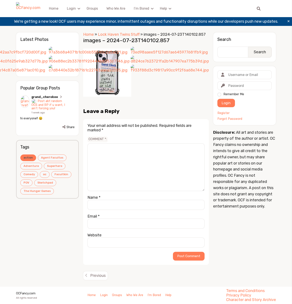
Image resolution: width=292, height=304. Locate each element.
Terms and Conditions (245, 290)
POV (26, 182)
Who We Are (115, 8)
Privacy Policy (238, 295)
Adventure (31, 166)
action (28, 157)
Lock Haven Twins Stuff (119, 34)
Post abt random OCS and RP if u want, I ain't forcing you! (48, 104)
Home (53, 8)
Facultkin (61, 174)
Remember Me (233, 94)
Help (163, 8)
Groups (92, 8)
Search (224, 39)
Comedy (29, 174)
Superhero (54, 166)
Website (94, 235)
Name (93, 197)
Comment (97, 139)
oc (44, 174)
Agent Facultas (52, 157)
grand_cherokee (44, 97)
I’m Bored (141, 8)
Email (93, 216)
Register (223, 113)
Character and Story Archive (251, 299)
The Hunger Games (37, 191)
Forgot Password (229, 119)
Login (71, 8)
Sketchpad (45, 182)
